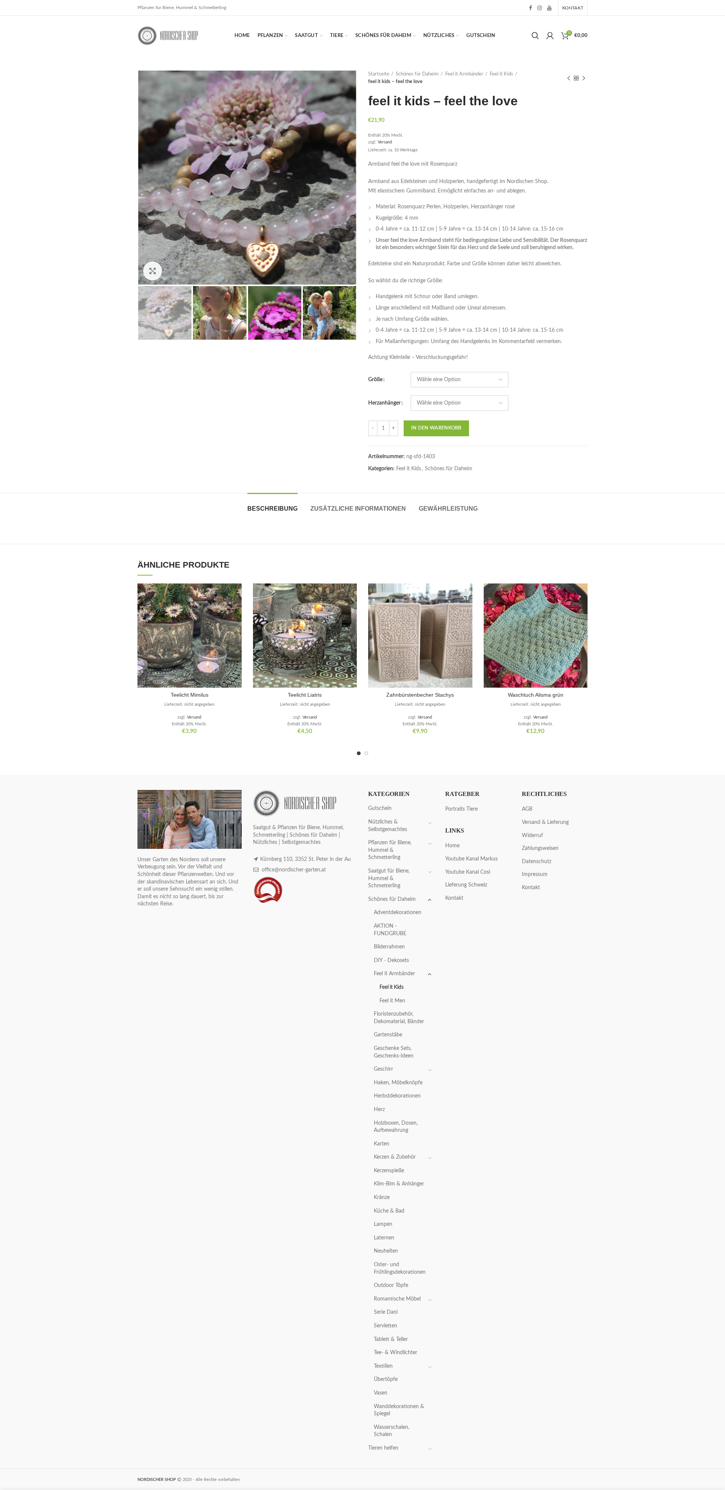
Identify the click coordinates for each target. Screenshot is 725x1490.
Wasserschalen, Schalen (391, 1431)
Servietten (385, 1325)
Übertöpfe (386, 1379)
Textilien (383, 1366)
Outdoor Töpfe (391, 1285)
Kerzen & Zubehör (395, 1157)
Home (452, 845)
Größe (375, 379)
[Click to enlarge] (152, 271)
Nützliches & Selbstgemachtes (387, 825)
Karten (381, 1144)
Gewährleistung (448, 508)
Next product (584, 78)
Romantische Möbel (397, 1299)
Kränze (382, 1197)
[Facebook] (530, 8)
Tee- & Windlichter (395, 1352)
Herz (379, 1109)
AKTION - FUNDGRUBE (390, 930)
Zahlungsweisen (540, 848)
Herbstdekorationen (397, 1096)
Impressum (535, 874)
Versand (385, 142)
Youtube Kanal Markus (471, 859)
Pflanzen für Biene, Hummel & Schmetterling (390, 850)
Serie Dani (386, 1312)
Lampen (383, 1224)
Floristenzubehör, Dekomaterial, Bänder (399, 1017)
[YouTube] (549, 8)
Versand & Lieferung (545, 822)
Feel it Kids (501, 74)
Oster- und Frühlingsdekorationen (400, 1268)
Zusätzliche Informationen (358, 508)
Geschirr (383, 1069)
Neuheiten (386, 1251)
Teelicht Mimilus (189, 695)
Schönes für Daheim (417, 74)
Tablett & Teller (391, 1339)
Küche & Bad (389, 1211)
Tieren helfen (383, 1448)
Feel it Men (392, 1001)
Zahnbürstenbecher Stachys (420, 695)
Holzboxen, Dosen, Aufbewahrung (396, 1127)
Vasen (380, 1393)
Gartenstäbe (388, 1034)
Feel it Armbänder (464, 74)
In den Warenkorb (436, 428)
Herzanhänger (384, 403)
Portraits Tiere (461, 809)
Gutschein (380, 808)
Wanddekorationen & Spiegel (399, 1410)
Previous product (568, 78)
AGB (527, 809)
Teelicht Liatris (305, 695)
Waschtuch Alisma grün (535, 695)
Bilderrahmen (389, 947)
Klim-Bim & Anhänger (399, 1184)
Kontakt (454, 898)
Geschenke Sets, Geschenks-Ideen (393, 1052)
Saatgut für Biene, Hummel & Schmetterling (389, 878)
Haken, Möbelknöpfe (398, 1082)
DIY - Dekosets (391, 960)
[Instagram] (540, 8)
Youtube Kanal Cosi (467, 872)
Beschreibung (272, 508)
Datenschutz (536, 861)
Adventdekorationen (397, 912)
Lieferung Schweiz (466, 885)
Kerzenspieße (389, 1170)
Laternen (384, 1238)
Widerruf (532, 835)
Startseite (378, 74)
